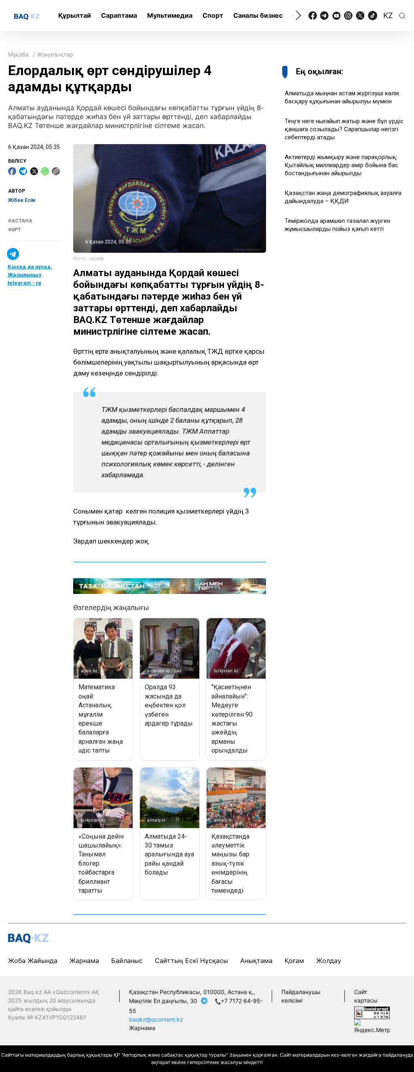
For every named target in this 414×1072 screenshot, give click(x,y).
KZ (388, 15)
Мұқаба (18, 54)
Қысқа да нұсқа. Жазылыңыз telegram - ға (30, 275)
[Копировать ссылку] (56, 171)
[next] (298, 15)
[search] (402, 15)
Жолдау (328, 961)
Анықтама (256, 961)
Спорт (213, 15)
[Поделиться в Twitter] (34, 171)
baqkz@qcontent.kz (156, 1019)
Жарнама (84, 961)
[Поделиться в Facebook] (12, 171)
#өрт (14, 230)
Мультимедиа (169, 15)
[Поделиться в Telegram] (23, 171)
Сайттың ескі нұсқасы (191, 961)
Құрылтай (74, 15)
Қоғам (294, 961)
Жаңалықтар (55, 54)
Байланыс (127, 961)
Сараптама (119, 15)
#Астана (20, 221)
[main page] (27, 16)
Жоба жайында (32, 961)
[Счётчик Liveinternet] (372, 1012)
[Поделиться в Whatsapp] (45, 171)
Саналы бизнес (258, 15)
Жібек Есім (22, 200)
